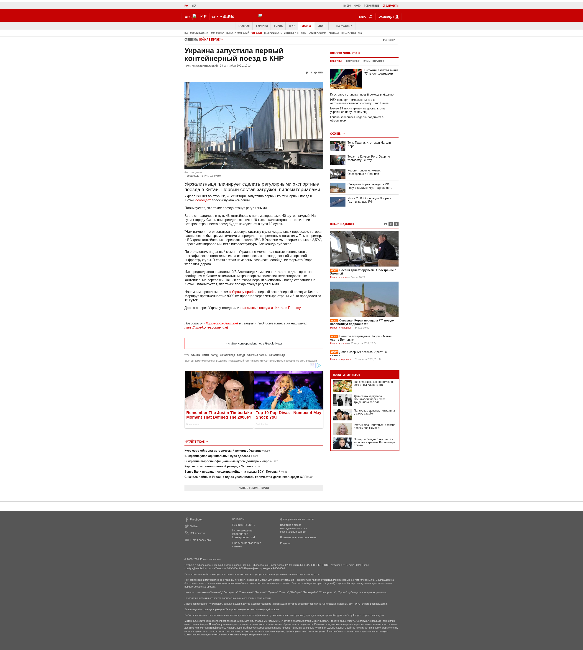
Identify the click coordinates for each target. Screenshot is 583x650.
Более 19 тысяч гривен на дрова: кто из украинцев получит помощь (357, 110)
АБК (360, 32)
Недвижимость (273, 32)
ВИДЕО (347, 6)
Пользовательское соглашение (298, 537)
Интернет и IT (291, 32)
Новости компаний (237, 32)
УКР (194, 6)
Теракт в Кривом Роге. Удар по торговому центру (369, 158)
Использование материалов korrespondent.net (243, 534)
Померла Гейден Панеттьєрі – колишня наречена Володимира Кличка (375, 442)
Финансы (256, 32)
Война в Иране (209, 39)
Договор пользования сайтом (297, 519)
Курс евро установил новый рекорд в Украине (222, 466)
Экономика (217, 32)
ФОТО (357, 6)
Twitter (194, 526)
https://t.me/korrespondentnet (206, 327)
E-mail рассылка (200, 540)
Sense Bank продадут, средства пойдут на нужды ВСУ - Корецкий (235, 471)
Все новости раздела (196, 32)
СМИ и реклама (317, 32)
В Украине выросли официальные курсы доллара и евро (231, 461)
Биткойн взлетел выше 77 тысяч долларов (381, 71)
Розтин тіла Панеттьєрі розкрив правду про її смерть (374, 426)
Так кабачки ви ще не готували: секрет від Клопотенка (374, 383)
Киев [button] (187, 17)
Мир (292, 25)
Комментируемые (373, 61)
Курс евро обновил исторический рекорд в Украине (227, 450)
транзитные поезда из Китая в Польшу (269, 308)
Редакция (285, 543)
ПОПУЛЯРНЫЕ (371, 6)
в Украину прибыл (243, 292)
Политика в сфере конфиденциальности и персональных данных (293, 528)
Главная (244, 25)
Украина (262, 25)
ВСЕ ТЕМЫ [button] (388, 39)
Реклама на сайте (243, 524)
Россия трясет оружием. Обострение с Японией (364, 172)
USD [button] (214, 16)
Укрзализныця (277, 355)
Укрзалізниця (227, 355)
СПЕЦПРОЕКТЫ (391, 6)
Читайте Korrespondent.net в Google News (254, 343)
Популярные (353, 61)
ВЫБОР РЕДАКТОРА (342, 224)
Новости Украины (340, 327)
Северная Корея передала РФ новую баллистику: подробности (370, 186)
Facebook (196, 519)
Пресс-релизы (348, 32)
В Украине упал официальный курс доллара (221, 456)
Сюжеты (335, 133)
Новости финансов (343, 53)
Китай (205, 355)
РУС (186, 6)
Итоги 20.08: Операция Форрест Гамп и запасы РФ (369, 200)
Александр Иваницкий (205, 65)
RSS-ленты (197, 533)
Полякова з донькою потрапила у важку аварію (374, 412)
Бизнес (306, 25)
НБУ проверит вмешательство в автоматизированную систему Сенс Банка (359, 101)
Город (278, 25)
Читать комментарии (254, 488)
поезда (241, 355)
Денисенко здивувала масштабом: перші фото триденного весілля (370, 399)
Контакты (238, 519)
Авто (304, 32)
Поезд (214, 355)
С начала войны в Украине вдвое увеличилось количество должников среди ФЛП (249, 477)
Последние (336, 61)
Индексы (334, 32)
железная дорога (257, 355)
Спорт (322, 25)
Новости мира (338, 277)
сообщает (203, 200)
